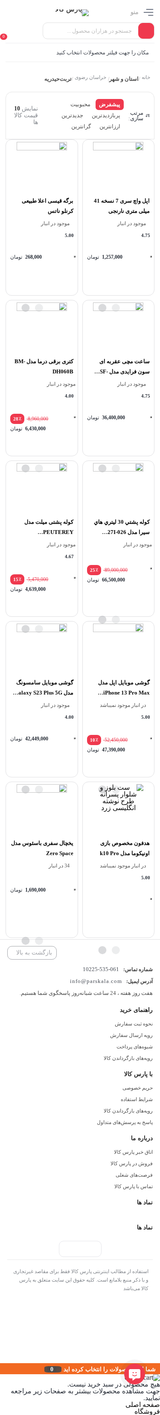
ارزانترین (109, 126)
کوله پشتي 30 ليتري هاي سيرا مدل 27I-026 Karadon (122, 532)
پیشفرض (109, 104)
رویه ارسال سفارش (131, 1035)
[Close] (2, 1368)
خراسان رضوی (90, 77)
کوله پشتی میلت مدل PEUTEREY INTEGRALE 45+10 (48, 532)
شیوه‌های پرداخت (134, 1047)
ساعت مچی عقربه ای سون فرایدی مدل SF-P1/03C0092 (124, 371)
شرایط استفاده (137, 1099)
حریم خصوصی (137, 1088)
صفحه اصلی (142, 1404)
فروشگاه (147, 1411)
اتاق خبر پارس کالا (133, 1152)
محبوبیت (80, 104)
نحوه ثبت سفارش (134, 1024)
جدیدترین (72, 115)
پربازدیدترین (106, 115)
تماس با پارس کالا (133, 1186)
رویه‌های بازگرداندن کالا (128, 1058)
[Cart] (8, 31)
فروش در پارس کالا (132, 1163)
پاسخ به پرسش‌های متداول (125, 1122)
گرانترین (81, 126)
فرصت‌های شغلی (134, 1175)
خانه (146, 77)
